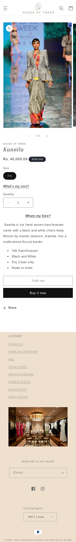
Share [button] (12, 307)
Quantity (8, 194)
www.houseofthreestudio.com (31, 540)
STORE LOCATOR (18, 397)
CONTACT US (15, 344)
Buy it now (38, 293)
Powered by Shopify (60, 540)
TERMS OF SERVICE (19, 381)
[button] (5, 8)
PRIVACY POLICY (17, 366)
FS (12, 177)
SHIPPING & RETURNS (21, 374)
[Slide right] (47, 136)
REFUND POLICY (17, 389)
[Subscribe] (62, 473)
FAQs (11, 359)
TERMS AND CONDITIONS (23, 351)
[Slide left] (28, 136)
